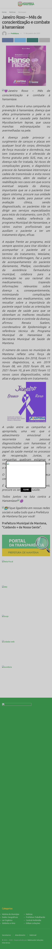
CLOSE (26, 489)
